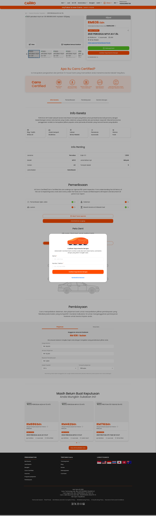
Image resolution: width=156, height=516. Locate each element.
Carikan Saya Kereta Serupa (78, 272)
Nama (54, 256)
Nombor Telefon (57, 263)
